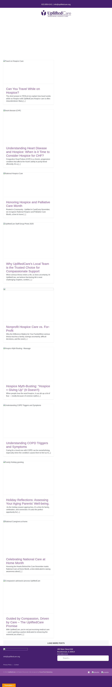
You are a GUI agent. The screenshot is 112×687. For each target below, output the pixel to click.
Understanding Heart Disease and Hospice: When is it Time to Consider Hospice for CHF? (28, 151)
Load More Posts (56, 643)
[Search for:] (83, 658)
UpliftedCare (12, 672)
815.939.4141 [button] (62, 654)
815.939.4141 (46, 4)
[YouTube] (105, 671)
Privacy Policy (7, 665)
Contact (16, 665)
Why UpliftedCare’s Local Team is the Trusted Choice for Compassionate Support (27, 267)
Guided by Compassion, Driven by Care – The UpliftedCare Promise (27, 622)
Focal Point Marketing (45, 672)
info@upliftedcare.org (62, 4)
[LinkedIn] (95, 671)
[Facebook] (89, 671)
